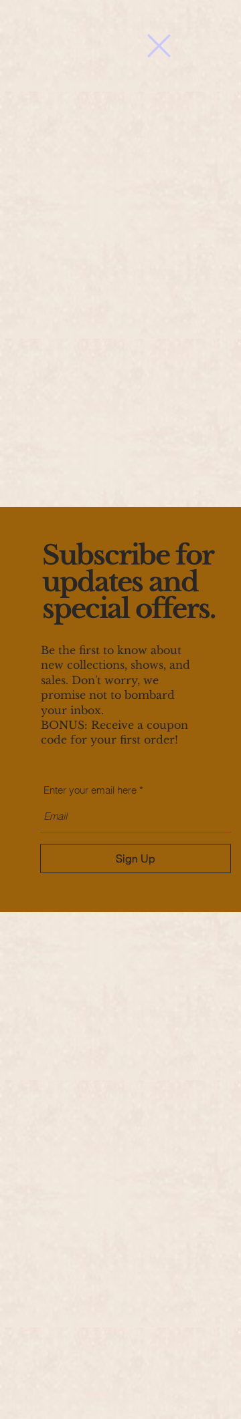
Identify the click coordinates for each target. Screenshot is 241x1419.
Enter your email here (90, 790)
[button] (159, 45)
